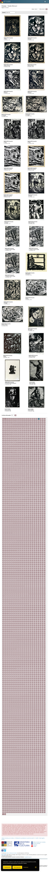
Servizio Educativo (36, 843)
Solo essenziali (17, 867)
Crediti (36, 838)
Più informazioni (20, 38)
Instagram (35, 844)
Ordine (33, 9)
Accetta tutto (7, 867)
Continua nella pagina (6, 415)
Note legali (4, 854)
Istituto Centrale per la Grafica (8, 838)
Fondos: (4, 12)
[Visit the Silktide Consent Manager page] (35, 867)
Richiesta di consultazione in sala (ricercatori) (24, 838)
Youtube (34, 846)
